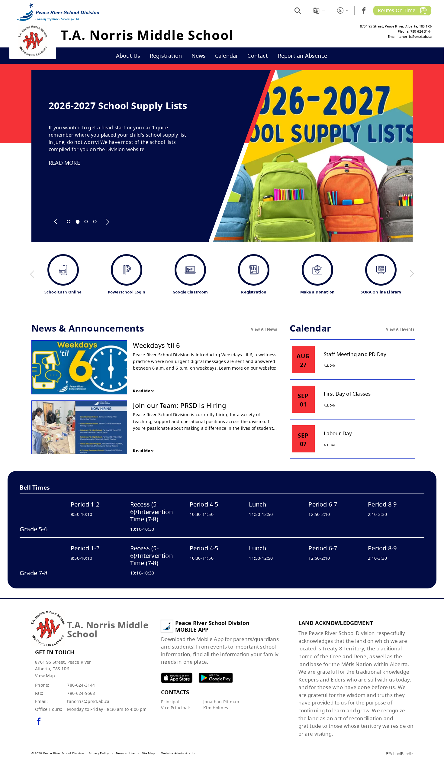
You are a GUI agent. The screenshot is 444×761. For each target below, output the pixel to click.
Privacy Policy (98, 753)
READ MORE (64, 162)
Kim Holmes (215, 708)
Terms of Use (125, 753)
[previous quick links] (32, 274)
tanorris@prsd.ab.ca (88, 701)
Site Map (148, 753)
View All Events (400, 329)
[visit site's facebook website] (38, 721)
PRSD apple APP (176, 677)
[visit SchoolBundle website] (399, 753)
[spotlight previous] (56, 221)
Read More (144, 390)
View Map (45, 675)
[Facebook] (364, 10)
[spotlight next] (107, 221)
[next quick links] (411, 274)
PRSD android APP (216, 677)
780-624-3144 (81, 685)
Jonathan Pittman (221, 701)
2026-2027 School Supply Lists (118, 105)
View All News (264, 329)
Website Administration (179, 753)
